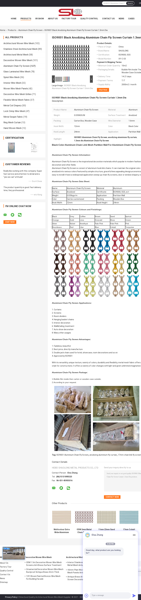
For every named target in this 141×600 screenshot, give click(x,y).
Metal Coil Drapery (12, 105)
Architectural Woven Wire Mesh (18, 43)
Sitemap (4, 582)
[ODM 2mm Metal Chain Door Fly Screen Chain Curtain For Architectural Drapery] (84, 517)
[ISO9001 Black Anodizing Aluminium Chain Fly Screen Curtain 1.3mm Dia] (71, 58)
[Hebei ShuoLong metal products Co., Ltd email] (6, 215)
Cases (131, 19)
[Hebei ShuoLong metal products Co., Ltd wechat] (21, 215)
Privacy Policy (11, 597)
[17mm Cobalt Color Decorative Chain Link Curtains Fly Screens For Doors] (129, 517)
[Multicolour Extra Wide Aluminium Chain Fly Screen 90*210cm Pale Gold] (61, 517)
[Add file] (86, 596)
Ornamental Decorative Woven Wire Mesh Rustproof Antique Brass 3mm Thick (44, 570)
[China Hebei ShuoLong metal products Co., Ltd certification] (11, 148)
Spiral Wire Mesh (11, 77)
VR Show (39, 19)
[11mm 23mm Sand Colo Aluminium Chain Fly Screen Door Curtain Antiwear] (106, 517)
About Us (53, 19)
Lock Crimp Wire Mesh (14, 111)
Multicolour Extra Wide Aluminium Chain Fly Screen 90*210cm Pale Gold (62, 531)
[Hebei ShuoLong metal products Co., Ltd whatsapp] (14, 215)
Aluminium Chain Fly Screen (30, 30)
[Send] (134, 596)
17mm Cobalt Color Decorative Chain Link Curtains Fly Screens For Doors (129, 531)
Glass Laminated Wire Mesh (16, 71)
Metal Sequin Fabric (13, 117)
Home (13, 19)
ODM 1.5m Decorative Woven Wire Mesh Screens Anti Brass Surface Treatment (44, 563)
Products (26, 19)
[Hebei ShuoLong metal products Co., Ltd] (70, 12)
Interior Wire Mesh (12, 83)
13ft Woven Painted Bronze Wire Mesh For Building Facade (43, 577)
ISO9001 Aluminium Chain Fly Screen (72, 455)
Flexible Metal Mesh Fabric (16, 100)
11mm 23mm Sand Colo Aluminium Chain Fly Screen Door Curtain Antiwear (106, 531)
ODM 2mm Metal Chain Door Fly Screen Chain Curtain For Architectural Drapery (84, 531)
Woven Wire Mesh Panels (15, 88)
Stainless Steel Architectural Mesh (20, 49)
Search (130, 3)
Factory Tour (69, 19)
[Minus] (134, 535)
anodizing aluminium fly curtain (103, 455)
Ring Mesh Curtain (12, 122)
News (121, 19)
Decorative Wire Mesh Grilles (17, 94)
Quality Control (89, 19)
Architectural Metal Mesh (15, 54)
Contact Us (108, 19)
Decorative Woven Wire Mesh (17, 60)
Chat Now (103, 90)
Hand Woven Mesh (12, 128)
